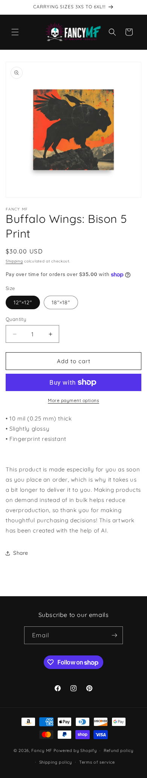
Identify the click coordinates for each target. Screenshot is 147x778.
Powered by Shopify (75, 750)
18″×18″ (61, 302)
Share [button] (20, 552)
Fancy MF (41, 750)
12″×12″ (23, 302)
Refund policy (118, 750)
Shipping (14, 261)
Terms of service (97, 762)
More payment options (73, 400)
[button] (15, 32)
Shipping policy (55, 762)
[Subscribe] (114, 635)
